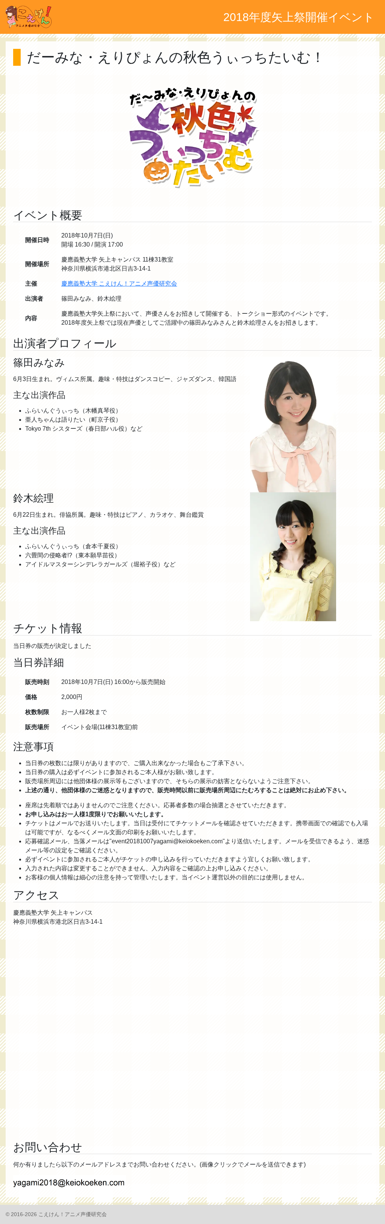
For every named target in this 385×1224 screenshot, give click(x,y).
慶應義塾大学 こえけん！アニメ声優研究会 (119, 283)
